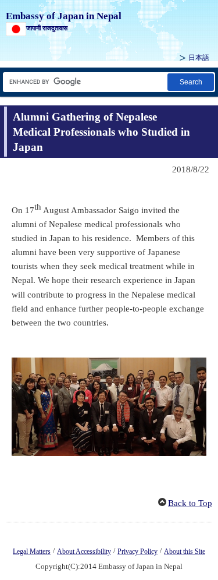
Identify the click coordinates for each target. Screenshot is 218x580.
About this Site (184, 551)
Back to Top (190, 503)
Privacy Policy (137, 551)
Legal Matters (32, 551)
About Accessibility (84, 551)
